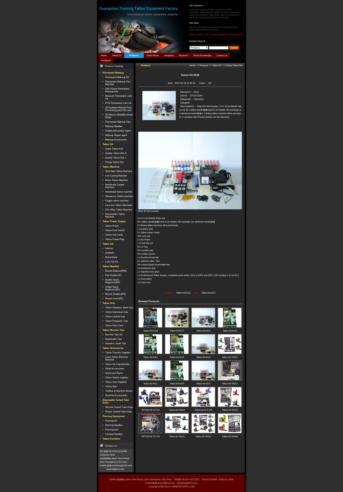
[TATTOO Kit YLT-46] (150, 423)
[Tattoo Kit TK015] (203, 423)
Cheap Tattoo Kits (233, 65)
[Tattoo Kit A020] (229, 317)
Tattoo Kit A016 (203, 331)
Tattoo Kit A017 (209, 293)
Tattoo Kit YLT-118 (203, 410)
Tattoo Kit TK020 (230, 410)
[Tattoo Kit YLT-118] (203, 397)
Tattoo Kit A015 (183, 293)
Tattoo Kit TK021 (177, 436)
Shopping (169, 55)
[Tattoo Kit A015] (203, 370)
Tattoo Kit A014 (203, 357)
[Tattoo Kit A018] (150, 317)
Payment (183, 55)
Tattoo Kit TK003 (177, 410)
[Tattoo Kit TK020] (229, 397)
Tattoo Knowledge (202, 55)
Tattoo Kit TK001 (230, 357)
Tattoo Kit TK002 (230, 383)
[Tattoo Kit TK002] (229, 370)
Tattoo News (152, 55)
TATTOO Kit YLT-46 (150, 436)
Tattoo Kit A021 (150, 357)
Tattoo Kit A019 (177, 357)
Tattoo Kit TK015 (203, 436)
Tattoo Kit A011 (150, 383)
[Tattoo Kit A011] (150, 370)
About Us (117, 55)
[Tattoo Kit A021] (150, 344)
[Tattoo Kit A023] (176, 370)
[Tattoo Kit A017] (176, 317)
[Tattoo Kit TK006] (229, 423)
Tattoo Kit (216, 65)
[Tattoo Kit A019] (176, 344)
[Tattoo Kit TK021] (176, 423)
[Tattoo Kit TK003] (176, 397)
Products (134, 55)
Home (104, 55)
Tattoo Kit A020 (230, 331)
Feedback (106, 60)
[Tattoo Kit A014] (203, 344)
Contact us (221, 55)
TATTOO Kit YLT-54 (150, 410)
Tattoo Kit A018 (150, 331)
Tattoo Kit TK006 (230, 436)
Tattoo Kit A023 (177, 383)
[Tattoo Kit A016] (203, 317)
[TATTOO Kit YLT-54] (150, 397)
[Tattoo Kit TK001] (229, 344)
